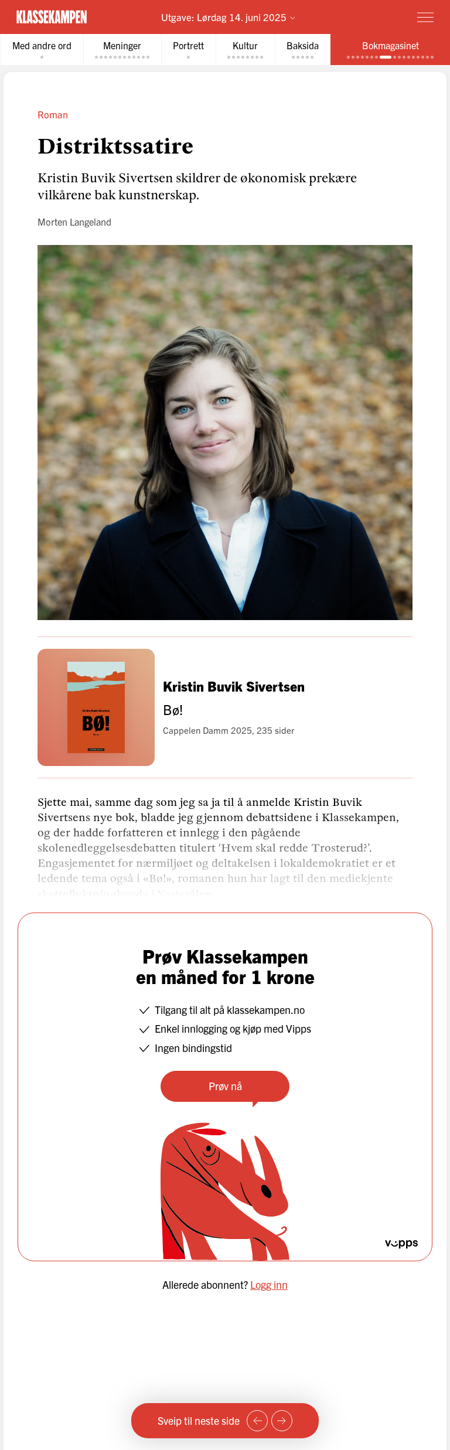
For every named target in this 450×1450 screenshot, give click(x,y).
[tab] (42, 49)
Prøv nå (225, 1085)
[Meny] (425, 17)
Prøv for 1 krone (357, 16)
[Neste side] (281, 1420)
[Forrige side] (257, 1420)
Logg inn (269, 1284)
